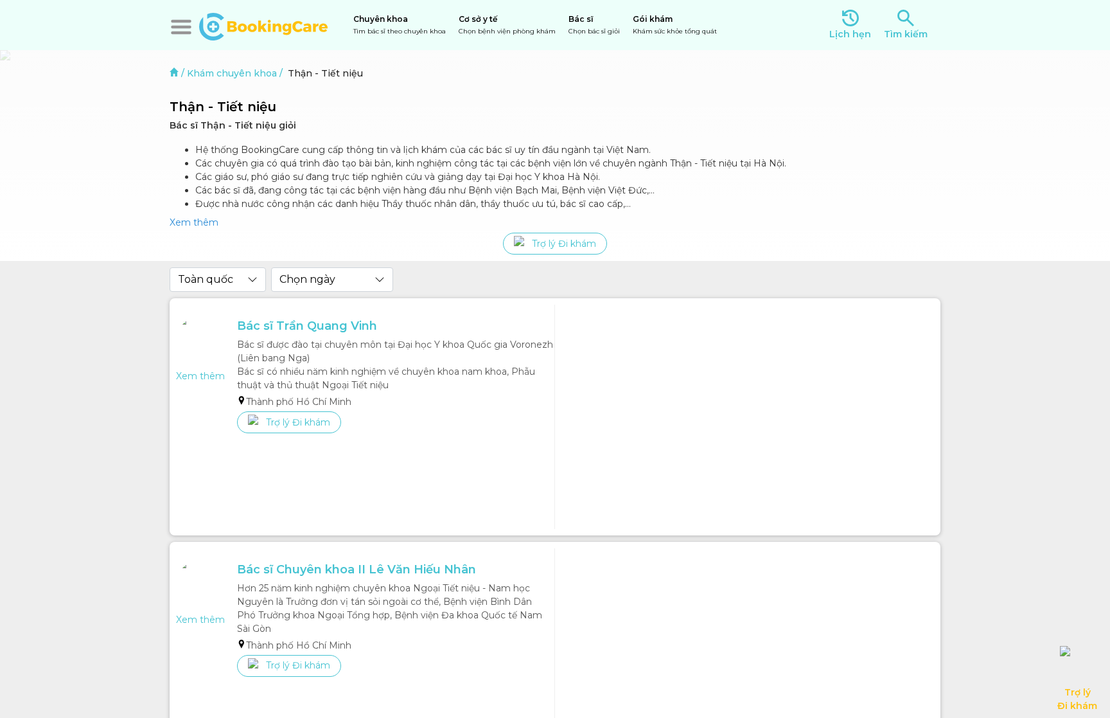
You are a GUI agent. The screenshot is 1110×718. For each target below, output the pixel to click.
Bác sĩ (594, 24)
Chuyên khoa (399, 24)
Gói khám (675, 24)
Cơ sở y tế (507, 24)
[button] (181, 27)
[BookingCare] (263, 25)
